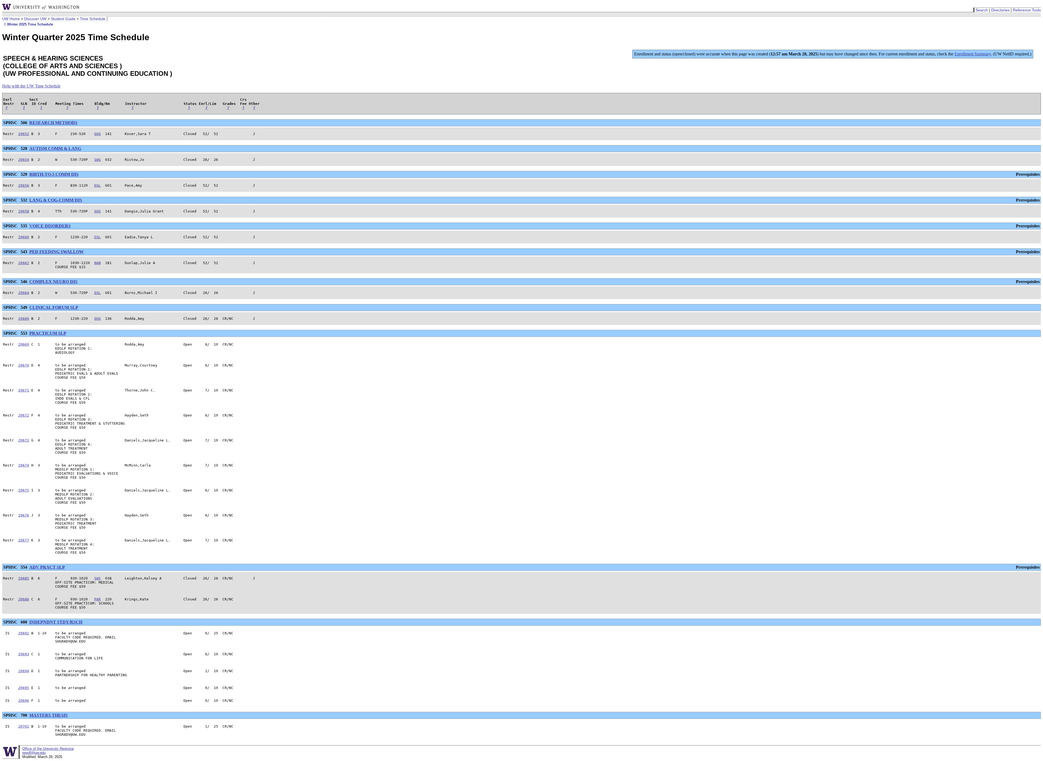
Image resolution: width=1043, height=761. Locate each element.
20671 (23, 390)
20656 (23, 185)
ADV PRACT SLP (47, 567)
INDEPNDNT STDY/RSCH (55, 622)
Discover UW (35, 19)
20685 (23, 578)
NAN (97, 263)
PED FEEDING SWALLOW (56, 251)
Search (982, 10)
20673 (23, 440)
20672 (23, 415)
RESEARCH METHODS (53, 122)
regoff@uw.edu (34, 753)
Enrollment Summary (972, 54)
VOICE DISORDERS (50, 226)
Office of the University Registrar (48, 749)
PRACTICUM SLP (47, 333)
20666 (23, 319)
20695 (23, 688)
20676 (23, 515)
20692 (23, 633)
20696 (23, 701)
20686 (23, 599)
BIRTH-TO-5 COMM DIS (53, 174)
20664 (23, 293)
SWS (97, 160)
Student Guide (63, 19)
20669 (23, 344)
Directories (1000, 10)
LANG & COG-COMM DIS (55, 200)
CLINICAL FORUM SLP (53, 307)
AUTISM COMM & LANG (55, 148)
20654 (23, 160)
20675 (23, 490)
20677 (23, 540)
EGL (97, 185)
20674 (23, 465)
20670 (23, 365)
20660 (23, 237)
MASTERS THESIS (48, 715)
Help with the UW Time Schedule (31, 86)
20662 (23, 263)
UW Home (11, 19)
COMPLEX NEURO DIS (53, 281)
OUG (97, 134)
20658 (23, 211)
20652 (23, 134)
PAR (97, 599)
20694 (23, 671)
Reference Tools (1027, 10)
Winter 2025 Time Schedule (30, 24)
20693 (23, 654)
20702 (23, 726)
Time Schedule (92, 19)
